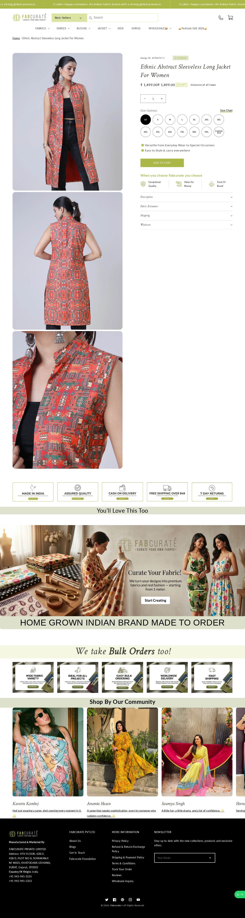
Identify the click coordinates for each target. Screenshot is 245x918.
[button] (231, 18)
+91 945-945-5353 (20, 880)
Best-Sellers (63, 17)
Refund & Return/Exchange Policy (128, 849)
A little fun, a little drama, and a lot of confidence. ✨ (193, 810)
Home (16, 38)
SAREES (61, 28)
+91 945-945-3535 (20, 876)
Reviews (117, 875)
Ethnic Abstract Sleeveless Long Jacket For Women (53, 38)
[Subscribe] (210, 857)
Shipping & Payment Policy (128, 857)
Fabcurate (115, 905)
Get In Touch (77, 852)
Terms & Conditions (123, 863)
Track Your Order (122, 869)
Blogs (72, 846)
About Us (75, 840)
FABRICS (40, 28)
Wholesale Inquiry (123, 881)
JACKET (102, 28)
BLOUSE (82, 28)
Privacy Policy (120, 840)
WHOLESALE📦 (158, 28)
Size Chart (226, 110)
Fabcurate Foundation (82, 858)
